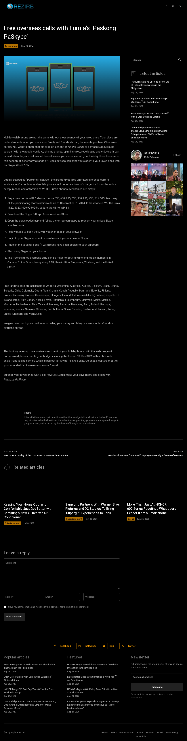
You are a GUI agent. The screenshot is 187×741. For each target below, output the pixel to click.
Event (131, 518)
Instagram (90, 646)
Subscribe (157, 687)
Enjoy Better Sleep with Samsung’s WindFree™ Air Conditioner (149, 100)
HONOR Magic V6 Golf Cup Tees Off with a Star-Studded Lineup (150, 115)
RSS (112, 646)
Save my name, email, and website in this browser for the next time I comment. (48, 607)
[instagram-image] (139, 172)
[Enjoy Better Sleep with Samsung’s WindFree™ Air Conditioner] (178, 102)
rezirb (27, 413)
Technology (11, 46)
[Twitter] (180, 6)
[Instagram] (173, 6)
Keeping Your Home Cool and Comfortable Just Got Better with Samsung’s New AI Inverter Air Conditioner (28, 511)
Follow (177, 155)
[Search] (179, 60)
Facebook (65, 646)
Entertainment (12, 523)
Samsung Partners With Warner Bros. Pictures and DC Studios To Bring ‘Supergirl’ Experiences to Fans (93, 509)
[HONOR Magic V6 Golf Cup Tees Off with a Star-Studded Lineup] (178, 117)
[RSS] (104, 646)
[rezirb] (12, 419)
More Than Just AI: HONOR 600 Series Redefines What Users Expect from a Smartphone (151, 509)
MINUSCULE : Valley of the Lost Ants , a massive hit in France (36, 455)
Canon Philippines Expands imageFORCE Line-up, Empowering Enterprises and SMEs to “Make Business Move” (149, 132)
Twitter (131, 646)
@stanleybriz (151, 153)
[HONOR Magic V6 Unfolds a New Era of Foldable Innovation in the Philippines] (178, 86)
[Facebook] (55, 646)
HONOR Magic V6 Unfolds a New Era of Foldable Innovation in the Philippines (150, 85)
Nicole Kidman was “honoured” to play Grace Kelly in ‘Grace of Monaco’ (145, 455)
